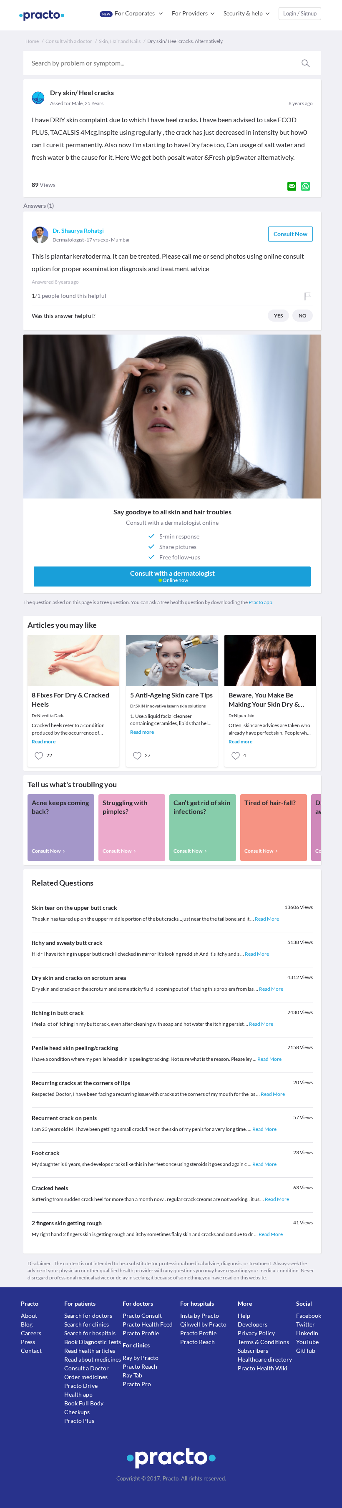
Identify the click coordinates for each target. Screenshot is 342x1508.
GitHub (305, 1350)
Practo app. (261, 602)
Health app (78, 1394)
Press (28, 1341)
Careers (31, 1333)
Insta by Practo (199, 1315)
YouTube (307, 1341)
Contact (31, 1350)
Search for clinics (86, 1324)
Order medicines (86, 1376)
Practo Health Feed (148, 1324)
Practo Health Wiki (262, 1368)
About (29, 1315)
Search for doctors (88, 1315)
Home (32, 41)
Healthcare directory (265, 1359)
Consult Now (290, 233)
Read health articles (89, 1350)
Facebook (308, 1315)
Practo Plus (79, 1420)
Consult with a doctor (68, 41)
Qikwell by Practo (203, 1324)
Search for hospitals (90, 1333)
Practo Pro (137, 1383)
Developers (252, 1324)
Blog (27, 1324)
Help (244, 1315)
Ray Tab (132, 1375)
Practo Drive (81, 1385)
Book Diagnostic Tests (92, 1341)
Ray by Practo (140, 1357)
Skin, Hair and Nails (120, 41)
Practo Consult (142, 1315)
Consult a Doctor (86, 1368)
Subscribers (253, 1350)
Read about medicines (92, 1359)
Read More (267, 919)
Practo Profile (141, 1333)
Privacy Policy (256, 1333)
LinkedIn (307, 1333)
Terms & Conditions (263, 1341)
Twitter (305, 1324)
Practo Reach (140, 1366)
